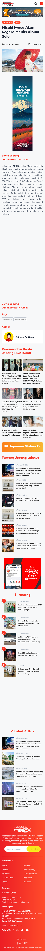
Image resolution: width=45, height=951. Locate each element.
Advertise (6, 874)
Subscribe (34, 849)
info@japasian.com (14, 925)
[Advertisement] (22, 274)
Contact (5, 870)
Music (17, 22)
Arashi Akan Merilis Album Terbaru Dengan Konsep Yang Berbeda (11, 432)
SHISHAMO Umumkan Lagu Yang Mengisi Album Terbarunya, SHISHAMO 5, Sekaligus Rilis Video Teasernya (32, 378)
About (4, 866)
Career (4, 882)
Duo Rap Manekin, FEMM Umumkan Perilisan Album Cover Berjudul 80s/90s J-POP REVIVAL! (12, 407)
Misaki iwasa (20, 319)
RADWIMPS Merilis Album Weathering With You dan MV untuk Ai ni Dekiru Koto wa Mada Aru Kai (11, 378)
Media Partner (7, 878)
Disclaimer (28, 878)
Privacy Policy (29, 870)
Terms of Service (30, 874)
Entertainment (7, 22)
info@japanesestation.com (18, 902)
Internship (28, 866)
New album (7, 319)
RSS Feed (27, 882)
